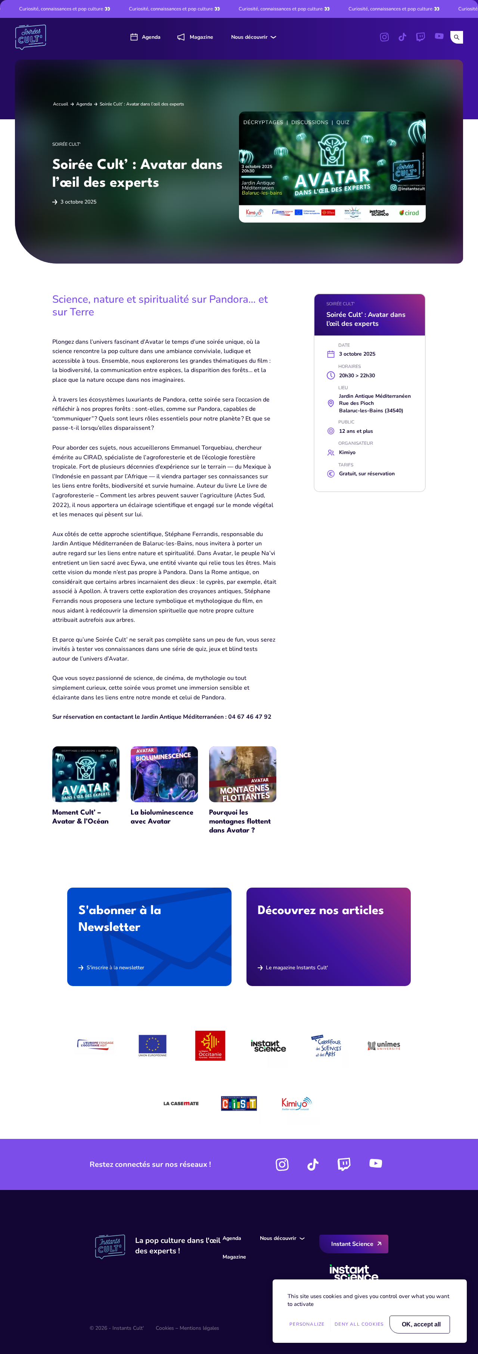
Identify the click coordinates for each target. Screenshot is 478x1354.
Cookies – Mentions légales (187, 1328)
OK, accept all (421, 1324)
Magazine (201, 37)
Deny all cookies (359, 1324)
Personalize (307, 1324)
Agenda (151, 37)
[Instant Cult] (33, 37)
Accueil (60, 104)
